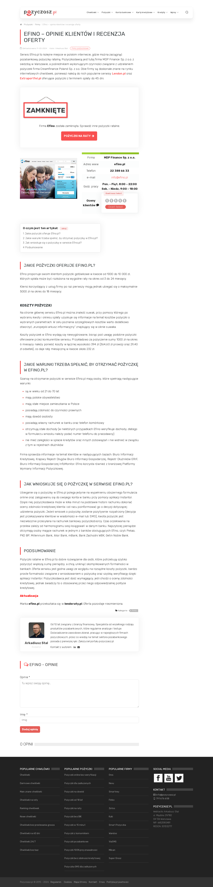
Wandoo (113, 833)
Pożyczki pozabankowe (76, 841)
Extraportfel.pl (30, 78)
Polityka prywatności (117, 882)
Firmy (37, 24)
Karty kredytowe (144, 12)
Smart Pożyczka (117, 825)
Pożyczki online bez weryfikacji (80, 775)
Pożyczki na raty (78, 136)
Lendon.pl (119, 73)
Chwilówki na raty (29, 800)
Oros (111, 775)
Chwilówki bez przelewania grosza (37, 825)
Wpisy (173, 12)
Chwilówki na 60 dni (30, 833)
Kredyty (161, 12)
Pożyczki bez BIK (73, 816)
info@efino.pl (119, 177)
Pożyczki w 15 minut (74, 825)
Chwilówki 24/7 (28, 841)
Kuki (111, 816)
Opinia (25, 677)
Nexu (111, 783)
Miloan (112, 850)
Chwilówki (91, 12)
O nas (102, 882)
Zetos (112, 808)
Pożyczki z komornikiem (76, 833)
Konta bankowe (123, 12)
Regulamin (56, 882)
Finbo (111, 800)
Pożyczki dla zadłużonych (77, 783)
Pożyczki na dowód (74, 791)
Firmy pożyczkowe (80, 48)
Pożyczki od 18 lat (73, 800)
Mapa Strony (80, 882)
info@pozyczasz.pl (166, 795)
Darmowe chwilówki (30, 783)
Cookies (68, 882)
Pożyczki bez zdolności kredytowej (82, 858)
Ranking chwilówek (29, 808)
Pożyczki (106, 12)
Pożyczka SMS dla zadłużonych (80, 866)
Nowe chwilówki (28, 816)
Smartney (114, 791)
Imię (24, 714)
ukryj (64, 228)
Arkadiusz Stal (36, 643)
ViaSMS (112, 841)
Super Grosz (115, 858)
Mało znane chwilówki (31, 791)
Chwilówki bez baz (29, 850)
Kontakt (93, 882)
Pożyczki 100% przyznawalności (80, 850)
